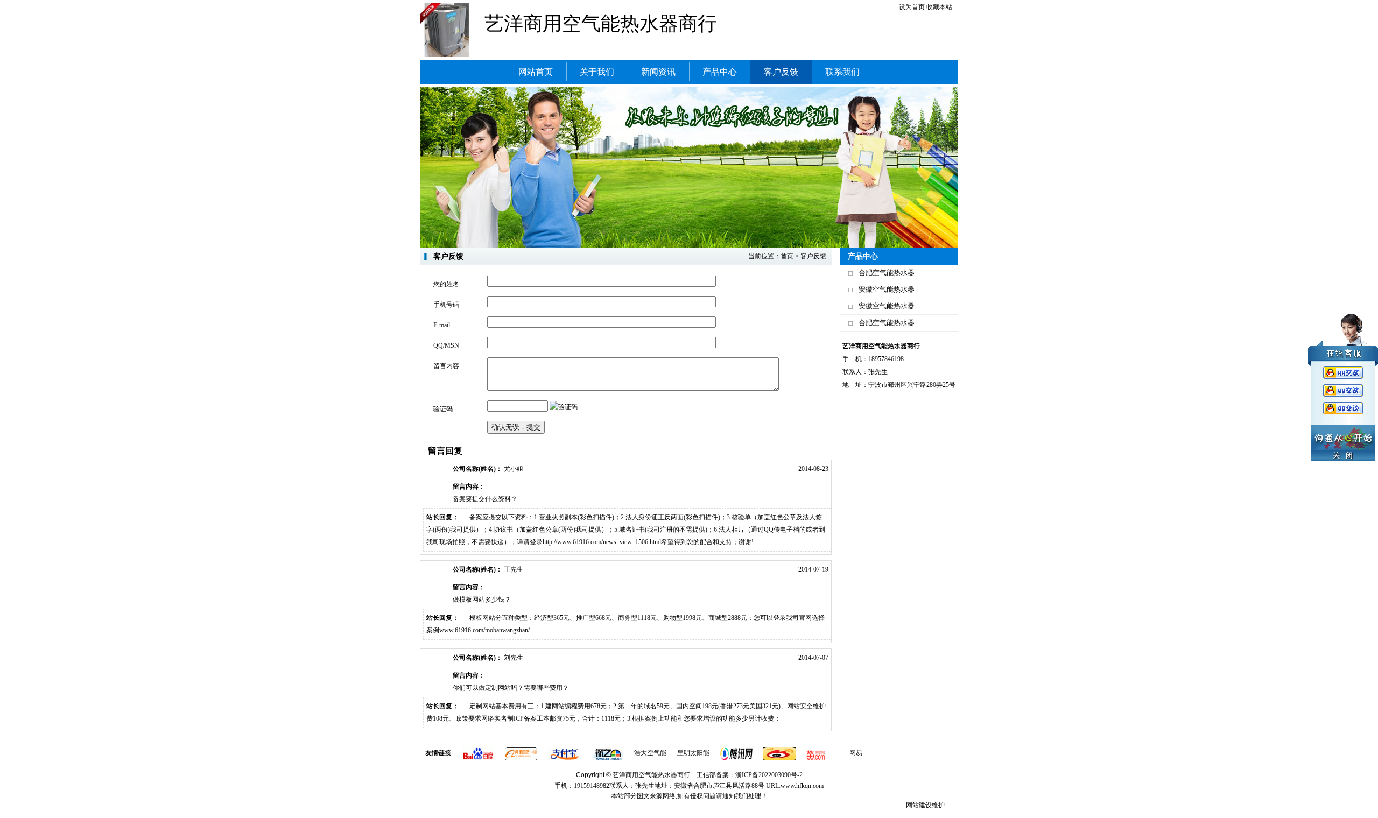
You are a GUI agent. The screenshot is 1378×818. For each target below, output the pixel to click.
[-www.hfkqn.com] (447, 29)
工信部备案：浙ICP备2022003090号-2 (750, 775)
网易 (855, 753)
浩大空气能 (650, 753)
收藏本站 (939, 7)
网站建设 (919, 805)
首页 (787, 256)
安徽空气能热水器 (887, 289)
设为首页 (912, 7)
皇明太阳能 (693, 753)
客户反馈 (813, 256)
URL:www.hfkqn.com (795, 785)
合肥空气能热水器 (887, 273)
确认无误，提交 (515, 427)
